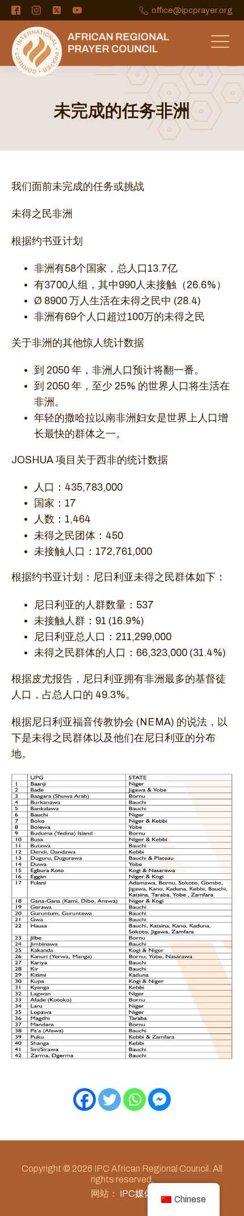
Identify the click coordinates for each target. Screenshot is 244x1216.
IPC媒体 (136, 1193)
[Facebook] (84, 1099)
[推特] (109, 1099)
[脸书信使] (159, 1099)
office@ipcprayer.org (192, 10)
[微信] (134, 1099)
